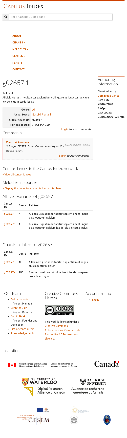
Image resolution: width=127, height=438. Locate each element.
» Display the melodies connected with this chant (32, 188)
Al (33, 109)
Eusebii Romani (41, 114)
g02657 (9, 213)
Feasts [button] (17, 62)
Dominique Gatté (108, 95)
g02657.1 (10, 224)
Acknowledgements (23, 333)
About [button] (17, 36)
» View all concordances (16, 174)
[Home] (24, 4)
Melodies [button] (19, 49)
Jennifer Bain (19, 307)
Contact (18, 69)
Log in (64, 129)
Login (95, 300)
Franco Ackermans (17, 142)
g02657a (9, 272)
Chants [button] (18, 42)
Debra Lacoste (19, 299)
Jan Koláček (18, 316)
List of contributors (22, 329)
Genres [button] (17, 55)
